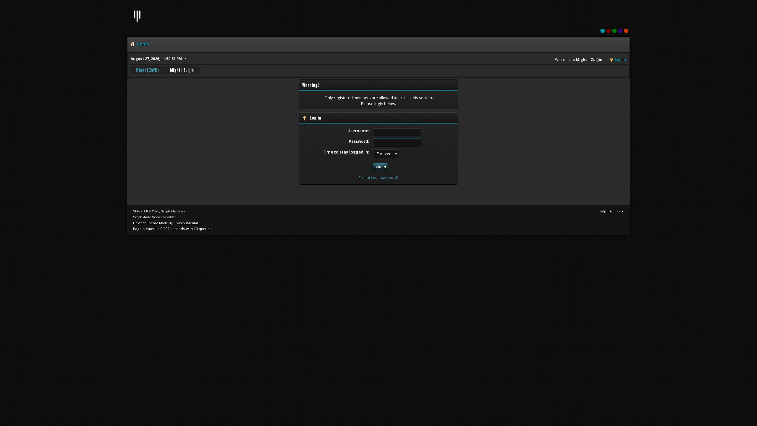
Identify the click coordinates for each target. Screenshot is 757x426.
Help (602, 211)
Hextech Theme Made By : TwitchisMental (165, 223)
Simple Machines (173, 211)
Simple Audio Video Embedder (154, 217)
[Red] (608, 30)
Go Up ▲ (617, 211)
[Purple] (620, 30)
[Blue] (602, 30)
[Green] (614, 30)
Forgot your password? (379, 177)
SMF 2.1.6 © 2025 (146, 211)
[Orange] (626, 30)
